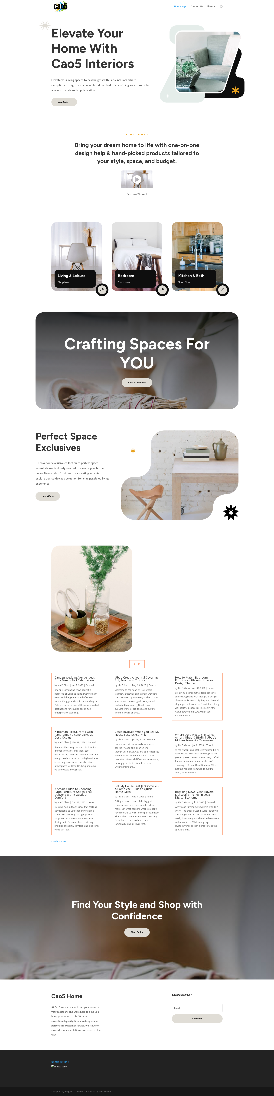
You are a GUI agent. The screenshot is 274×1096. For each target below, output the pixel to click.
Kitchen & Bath (191, 275)
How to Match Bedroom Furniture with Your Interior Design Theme (194, 680)
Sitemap (211, 6)
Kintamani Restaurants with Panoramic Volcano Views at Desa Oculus (74, 734)
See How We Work (137, 194)
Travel (209, 745)
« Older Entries (58, 841)
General (90, 685)
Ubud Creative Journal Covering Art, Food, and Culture (136, 679)
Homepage (180, 6)
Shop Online (137, 932)
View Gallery (64, 101)
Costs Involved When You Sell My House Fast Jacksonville (137, 733)
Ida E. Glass (63, 685)
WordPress (105, 1091)
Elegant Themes (74, 1091)
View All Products (137, 382)
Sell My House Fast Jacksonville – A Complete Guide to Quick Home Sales (137, 789)
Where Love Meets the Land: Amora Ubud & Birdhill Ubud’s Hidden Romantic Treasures (195, 737)
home (91, 802)
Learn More (48, 496)
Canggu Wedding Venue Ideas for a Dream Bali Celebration (75, 679)
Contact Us (196, 6)
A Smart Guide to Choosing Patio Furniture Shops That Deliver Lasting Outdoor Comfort (73, 793)
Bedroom (126, 275)
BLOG (137, 664)
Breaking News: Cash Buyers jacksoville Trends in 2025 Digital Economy (194, 794)
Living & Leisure (71, 275)
